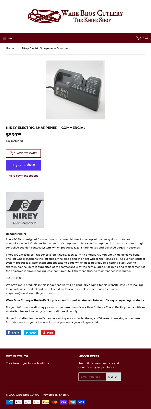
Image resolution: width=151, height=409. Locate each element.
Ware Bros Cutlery (27, 394)
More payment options (23, 175)
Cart (145, 38)
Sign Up (113, 376)
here (16, 363)
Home (10, 48)
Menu (11, 38)
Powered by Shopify (56, 394)
